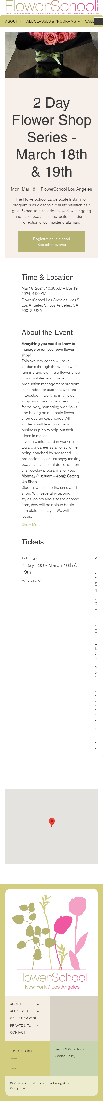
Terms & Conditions (70, 1049)
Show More (31, 524)
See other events (51, 244)
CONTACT (17, 1032)
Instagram (21, 1051)
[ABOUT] (38, 1004)
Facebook (13, 1059)
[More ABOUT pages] (20, 21)
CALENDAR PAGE (23, 1018)
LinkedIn (13, 1068)
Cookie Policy (65, 1056)
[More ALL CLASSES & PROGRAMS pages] (79, 21)
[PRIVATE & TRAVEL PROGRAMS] (38, 1025)
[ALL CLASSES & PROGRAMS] (38, 1011)
